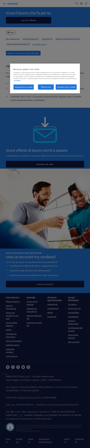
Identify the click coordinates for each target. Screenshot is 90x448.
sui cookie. (17, 80)
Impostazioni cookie (24, 87)
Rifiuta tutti (46, 87)
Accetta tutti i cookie (66, 87)
